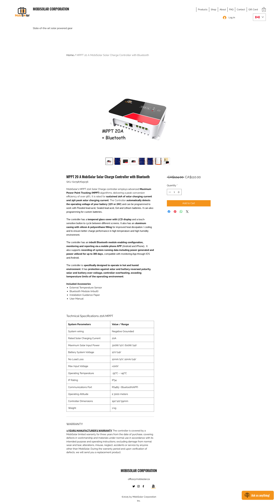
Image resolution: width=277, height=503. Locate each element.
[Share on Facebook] (169, 211)
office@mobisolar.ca (139, 479)
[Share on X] (187, 211)
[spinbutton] (174, 192)
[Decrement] (169, 192)
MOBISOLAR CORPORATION (51, 8)
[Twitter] (133, 486)
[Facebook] (143, 486)
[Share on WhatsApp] (181, 211)
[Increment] (179, 192)
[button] (202, 9)
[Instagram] (138, 486)
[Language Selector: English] (259, 17)
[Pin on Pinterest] (175, 211)
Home (70, 55)
